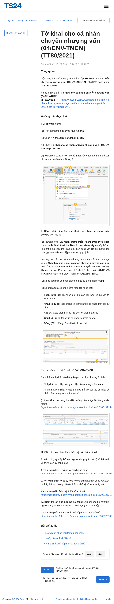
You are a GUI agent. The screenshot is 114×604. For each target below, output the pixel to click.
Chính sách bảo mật (65, 599)
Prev (48, 570)
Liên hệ (108, 599)
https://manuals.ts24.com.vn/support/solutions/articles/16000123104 (76, 473)
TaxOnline (46, 20)
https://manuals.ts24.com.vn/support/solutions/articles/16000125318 (76, 495)
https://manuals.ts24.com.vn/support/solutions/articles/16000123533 (76, 516)
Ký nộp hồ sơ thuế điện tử (57, 538)
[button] (106, 6)
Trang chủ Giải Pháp (27, 20)
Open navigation (16, 33)
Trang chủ (9, 20)
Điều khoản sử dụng (89, 599)
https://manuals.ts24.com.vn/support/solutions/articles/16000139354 (76, 407)
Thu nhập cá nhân (63, 20)
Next (101, 579)
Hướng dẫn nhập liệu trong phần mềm (64, 533)
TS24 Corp (19, 599)
